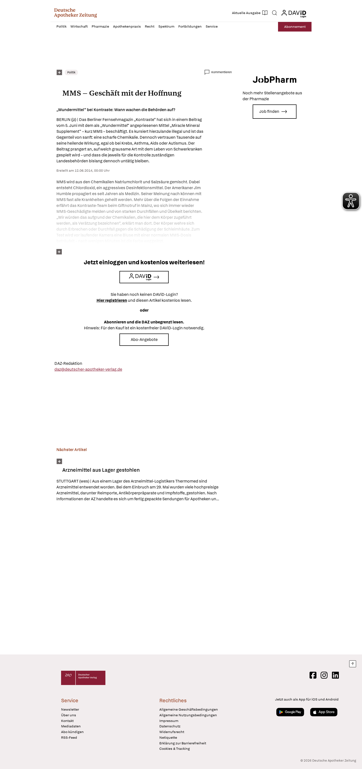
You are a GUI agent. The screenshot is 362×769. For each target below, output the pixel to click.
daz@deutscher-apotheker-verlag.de (88, 369)
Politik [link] (71, 72)
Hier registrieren (112, 300)
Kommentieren (221, 72)
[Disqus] (144, 578)
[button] (75, 13)
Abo (295, 26)
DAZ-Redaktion (68, 363)
